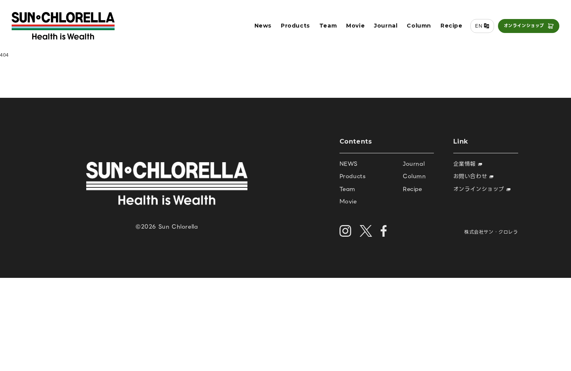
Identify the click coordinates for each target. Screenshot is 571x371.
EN (478, 25)
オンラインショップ (524, 25)
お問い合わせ (471, 176)
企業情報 (465, 163)
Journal (385, 25)
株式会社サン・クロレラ (491, 232)
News (263, 25)
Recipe (451, 25)
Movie (355, 25)
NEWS (348, 163)
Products (295, 25)
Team (328, 25)
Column (419, 25)
